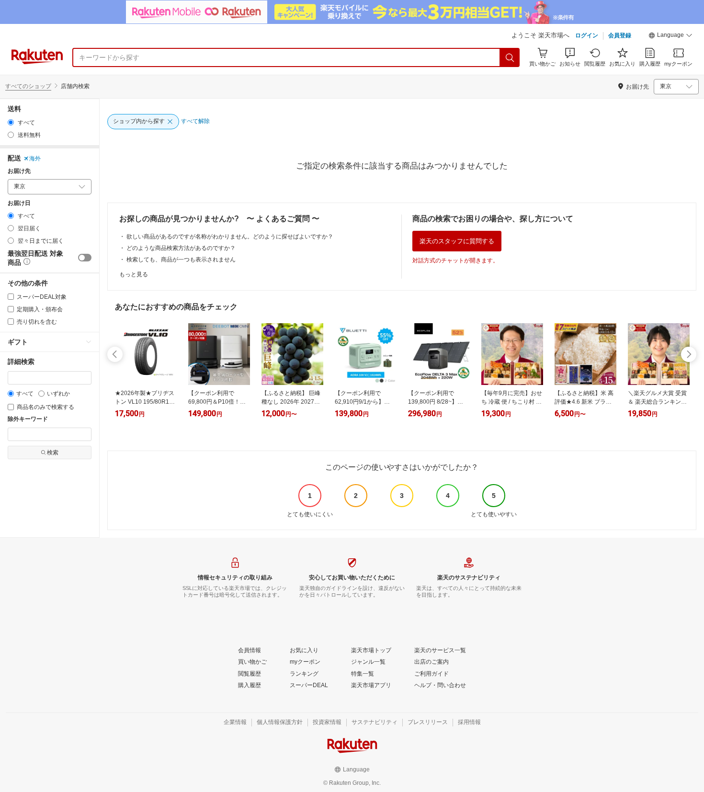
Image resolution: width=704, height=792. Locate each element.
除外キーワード (28, 419)
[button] (670, 36)
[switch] (84, 257)
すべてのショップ (28, 86)
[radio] (11, 122)
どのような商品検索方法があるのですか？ (181, 248)
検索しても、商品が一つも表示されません (181, 259)
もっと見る (133, 274)
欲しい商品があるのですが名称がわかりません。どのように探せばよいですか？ (229, 236)
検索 (52, 452)
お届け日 (19, 203)
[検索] (510, 57)
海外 (35, 158)
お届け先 (19, 171)
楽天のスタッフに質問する (457, 241)
